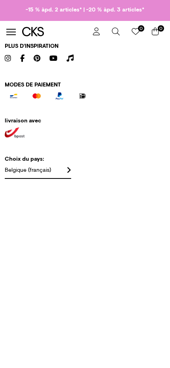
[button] (116, 31)
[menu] (11, 32)
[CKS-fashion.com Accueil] (54, 32)
